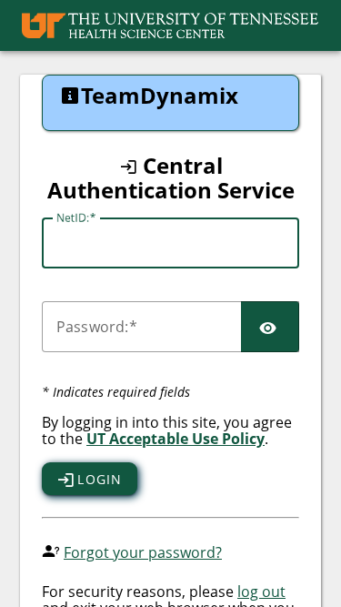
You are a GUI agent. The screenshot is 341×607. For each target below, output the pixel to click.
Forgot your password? (143, 552)
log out (261, 592)
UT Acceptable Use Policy (175, 439)
